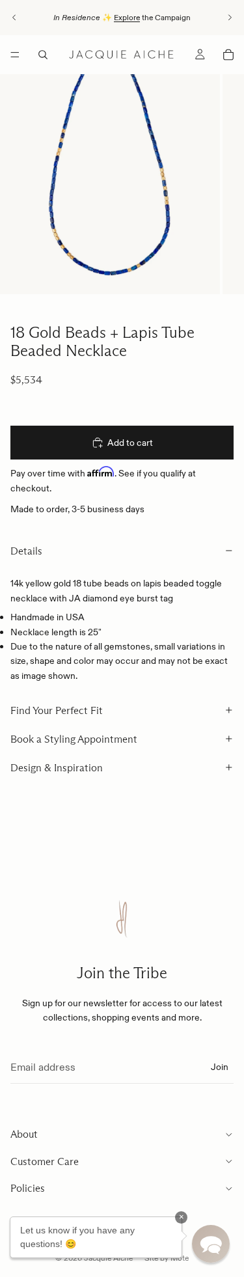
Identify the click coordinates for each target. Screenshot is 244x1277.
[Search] (43, 54)
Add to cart (130, 442)
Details (26, 551)
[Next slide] (229, 17)
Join (219, 1067)
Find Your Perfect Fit (56, 710)
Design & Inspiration (56, 768)
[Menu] (15, 55)
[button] (211, 1244)
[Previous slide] (14, 17)
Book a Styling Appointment (73, 739)
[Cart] (228, 54)
